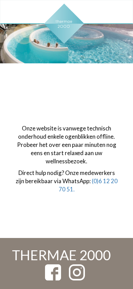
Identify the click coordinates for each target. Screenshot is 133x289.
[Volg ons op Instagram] (77, 272)
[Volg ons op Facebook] (53, 272)
